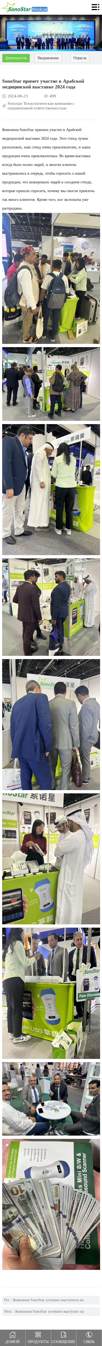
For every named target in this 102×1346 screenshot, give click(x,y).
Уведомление (48, 58)
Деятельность (16, 58)
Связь (89, 1342)
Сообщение (63, 1342)
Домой (12, 1342)
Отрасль (79, 58)
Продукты (38, 1342)
